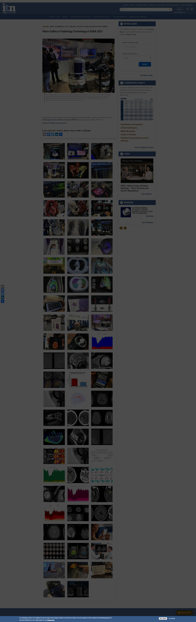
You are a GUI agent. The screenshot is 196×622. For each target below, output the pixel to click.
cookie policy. (51, 620)
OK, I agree (163, 618)
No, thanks (172, 618)
